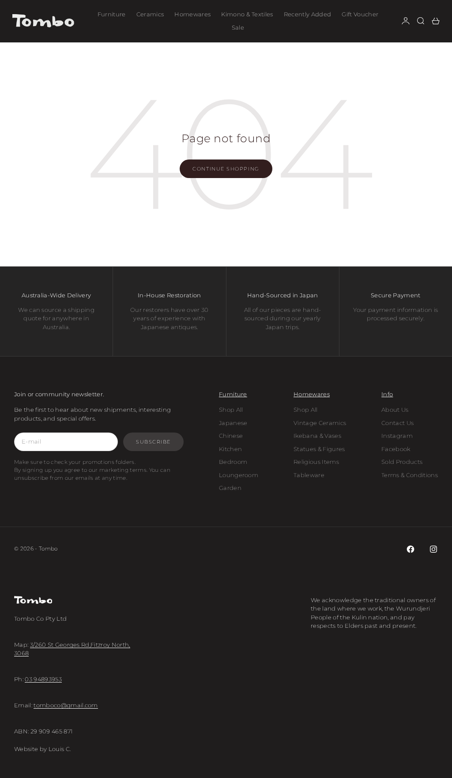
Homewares (192, 14)
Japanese (233, 422)
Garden (230, 487)
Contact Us (397, 422)
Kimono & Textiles (247, 14)
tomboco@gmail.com (66, 705)
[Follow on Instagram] (433, 549)
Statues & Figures (319, 448)
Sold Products (401, 461)
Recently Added (307, 14)
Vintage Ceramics (320, 422)
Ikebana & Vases (317, 435)
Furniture (112, 14)
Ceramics (150, 14)
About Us (395, 409)
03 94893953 (43, 679)
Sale (238, 27)
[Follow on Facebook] (410, 549)
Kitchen (230, 448)
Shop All (231, 409)
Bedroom (233, 461)
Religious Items (316, 461)
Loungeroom (238, 474)
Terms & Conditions (409, 474)
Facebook (396, 448)
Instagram (397, 435)
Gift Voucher (360, 14)
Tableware (309, 474)
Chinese (231, 435)
